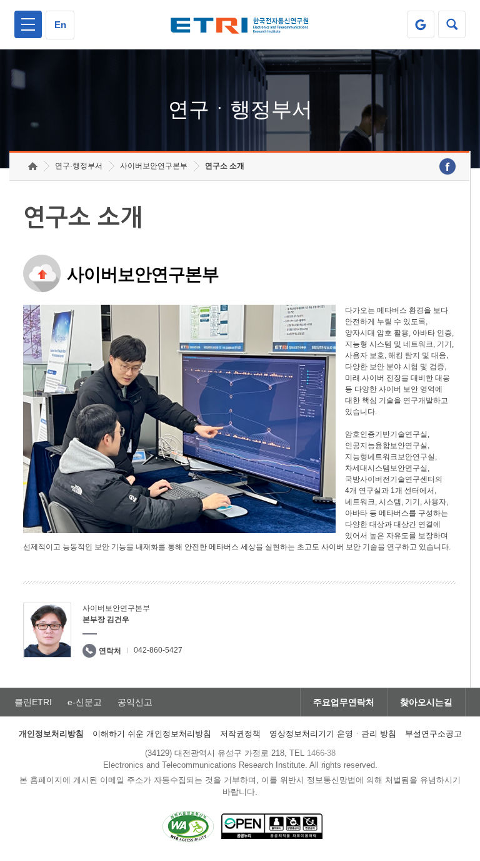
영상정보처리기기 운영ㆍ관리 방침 (332, 733)
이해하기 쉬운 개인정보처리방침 (151, 733)
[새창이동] (420, 24)
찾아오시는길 (426, 702)
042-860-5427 (158, 650)
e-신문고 (85, 702)
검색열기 (452, 24)
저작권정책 (240, 733)
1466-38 (321, 753)
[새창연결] (447, 166)
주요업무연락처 (343, 702)
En (60, 24)
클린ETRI (33, 702)
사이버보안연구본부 (154, 165)
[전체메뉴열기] (28, 24)
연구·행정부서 (78, 165)
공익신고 (135, 702)
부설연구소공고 (433, 733)
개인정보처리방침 (51, 733)
